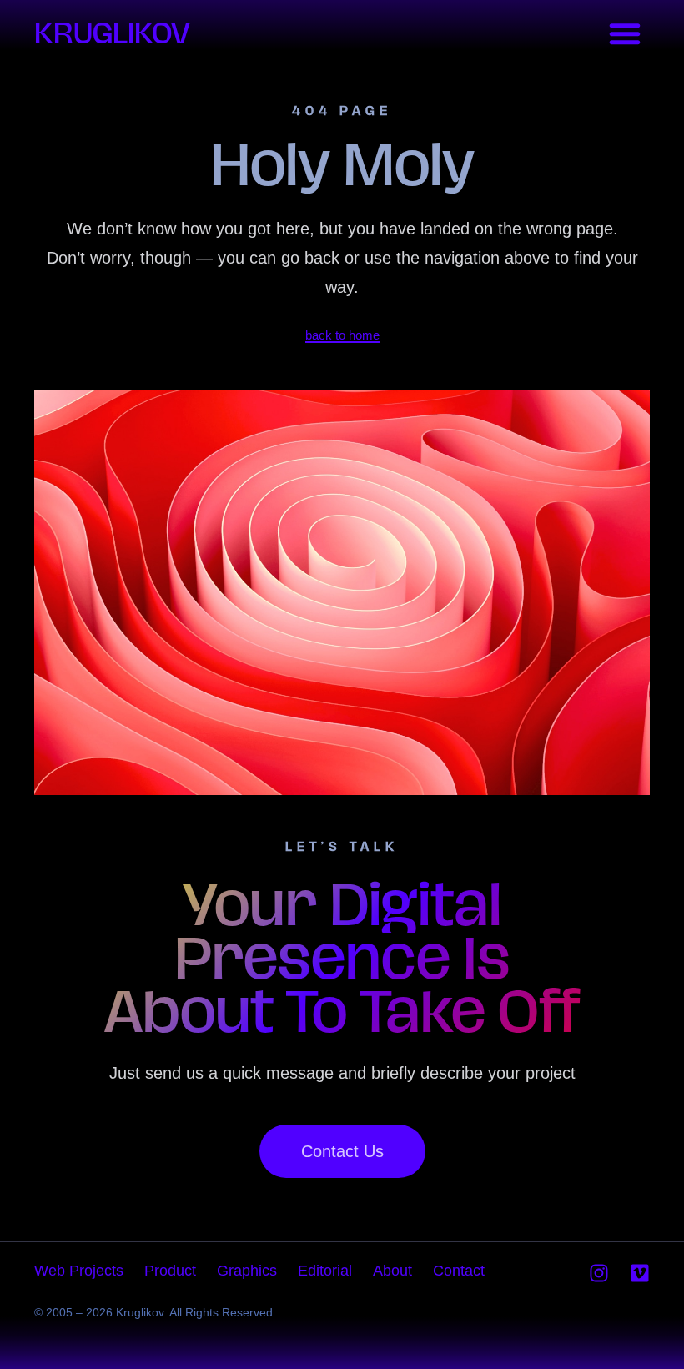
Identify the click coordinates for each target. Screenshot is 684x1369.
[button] (625, 33)
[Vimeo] (640, 1273)
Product (170, 1270)
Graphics (247, 1270)
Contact (459, 1270)
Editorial (325, 1270)
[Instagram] (599, 1273)
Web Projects (78, 1270)
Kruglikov (112, 33)
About (392, 1270)
